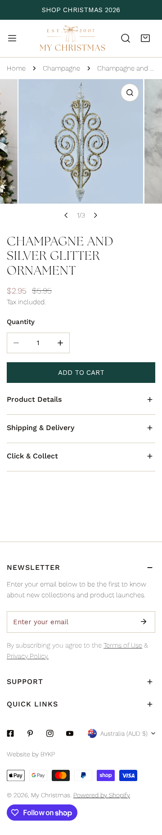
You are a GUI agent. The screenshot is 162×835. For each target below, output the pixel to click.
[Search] (125, 38)
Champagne (61, 68)
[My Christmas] (72, 38)
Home (16, 68)
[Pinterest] (30, 733)
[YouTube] (70, 733)
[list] (81, 151)
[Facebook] (10, 733)
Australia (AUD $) (124, 733)
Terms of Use (123, 645)
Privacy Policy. (28, 656)
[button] (145, 38)
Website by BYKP (31, 754)
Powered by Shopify (101, 795)
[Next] (95, 215)
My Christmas (50, 795)
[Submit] (143, 621)
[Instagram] (50, 733)
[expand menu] (12, 38)
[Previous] (67, 215)
